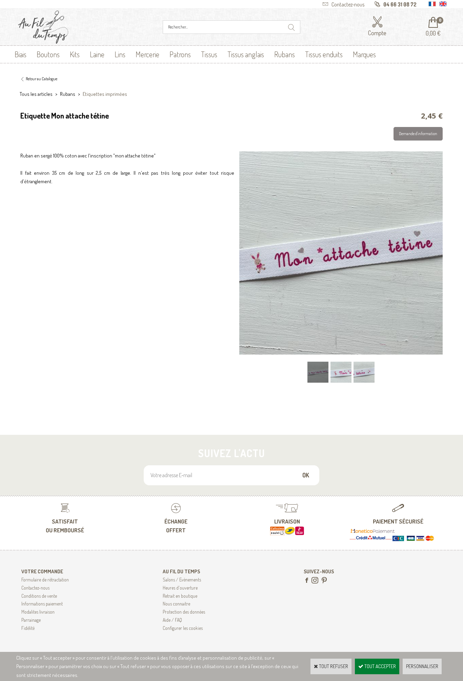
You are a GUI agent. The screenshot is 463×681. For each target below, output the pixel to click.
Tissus (209, 54)
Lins (120, 54)
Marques (364, 54)
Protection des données (184, 612)
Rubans (284, 54)
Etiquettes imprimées (105, 94)
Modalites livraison (38, 612)
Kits (75, 54)
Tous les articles (36, 94)
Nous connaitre (176, 603)
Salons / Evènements (182, 579)
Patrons (180, 54)
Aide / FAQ (172, 620)
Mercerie (147, 54)
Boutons (48, 54)
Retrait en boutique (180, 596)
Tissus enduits (324, 54)
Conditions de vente (39, 596)
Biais (20, 54)
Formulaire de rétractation (45, 579)
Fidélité (28, 628)
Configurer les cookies (183, 628)
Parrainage (31, 620)
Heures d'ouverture (180, 588)
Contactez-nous (35, 588)
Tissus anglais (245, 54)
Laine (97, 54)
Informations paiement (42, 603)
